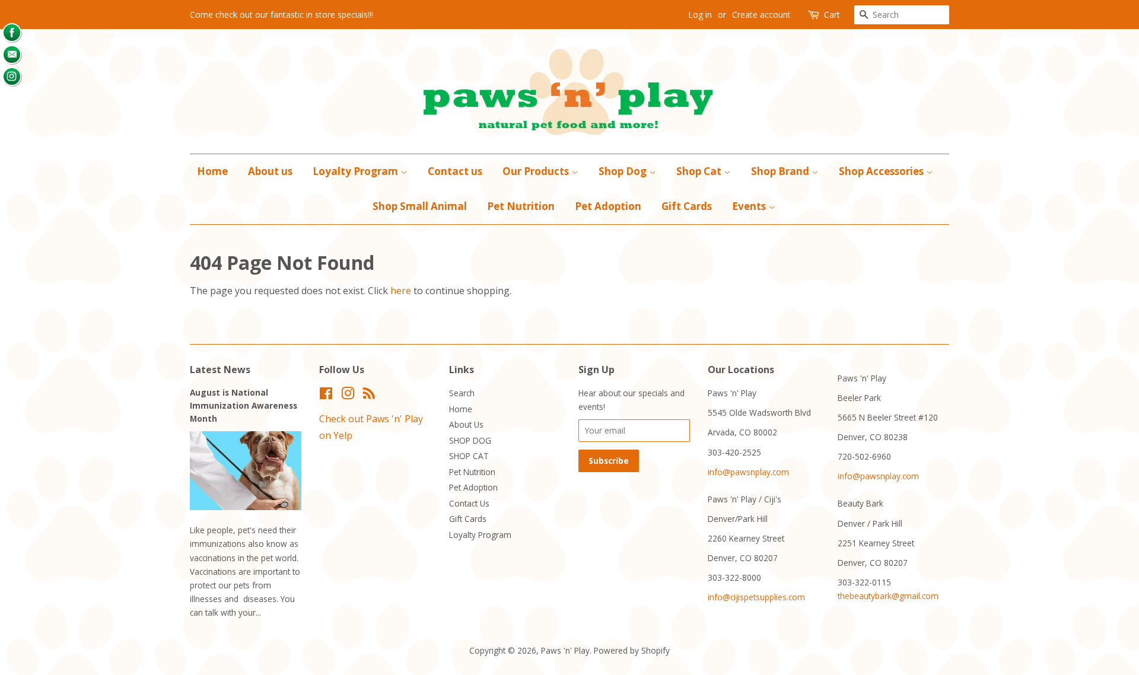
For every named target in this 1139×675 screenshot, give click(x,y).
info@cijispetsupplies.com (756, 597)
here (400, 290)
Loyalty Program (356, 171)
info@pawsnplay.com (748, 471)
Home (212, 171)
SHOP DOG (470, 440)
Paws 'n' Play (565, 650)
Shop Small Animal (420, 206)
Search (462, 393)
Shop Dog (624, 171)
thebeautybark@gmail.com (888, 595)
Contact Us (469, 503)
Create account (761, 14)
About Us (466, 424)
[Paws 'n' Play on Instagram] (347, 395)
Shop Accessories (882, 171)
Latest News (220, 369)
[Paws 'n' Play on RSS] (369, 395)
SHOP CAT (469, 455)
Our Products (536, 171)
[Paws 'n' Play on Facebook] (326, 395)
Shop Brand (781, 171)
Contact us (455, 171)
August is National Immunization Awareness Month (243, 405)
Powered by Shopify (632, 650)
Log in (700, 14)
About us (270, 171)
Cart (832, 14)
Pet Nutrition (521, 206)
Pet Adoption (608, 206)
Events (750, 206)
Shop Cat (700, 171)
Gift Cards (686, 206)
